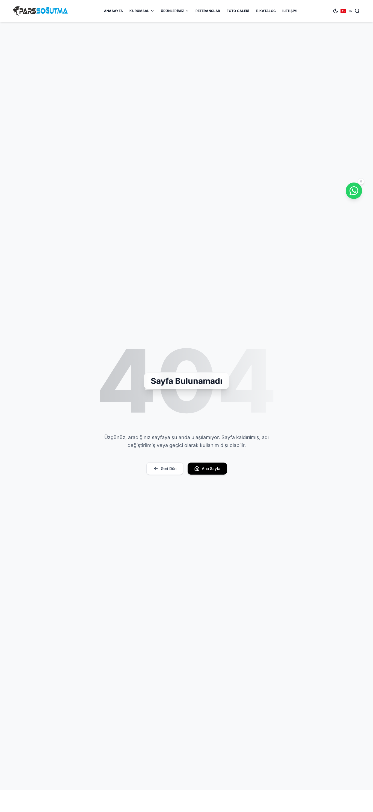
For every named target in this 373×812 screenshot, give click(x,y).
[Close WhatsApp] (361, 181)
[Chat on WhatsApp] (354, 191)
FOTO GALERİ (238, 11)
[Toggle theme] (335, 11)
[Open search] (357, 11)
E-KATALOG (266, 11)
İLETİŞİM (289, 11)
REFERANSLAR (208, 11)
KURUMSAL (139, 11)
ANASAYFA (113, 11)
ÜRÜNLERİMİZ (172, 11)
